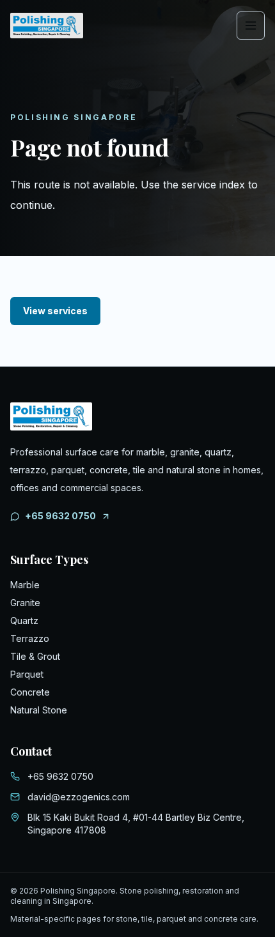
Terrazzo (29, 638)
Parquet (26, 674)
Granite (25, 602)
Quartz (24, 620)
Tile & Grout (35, 656)
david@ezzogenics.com (79, 796)
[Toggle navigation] (251, 25)
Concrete (30, 692)
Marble (25, 584)
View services (55, 310)
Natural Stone (38, 710)
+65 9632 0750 (60, 515)
